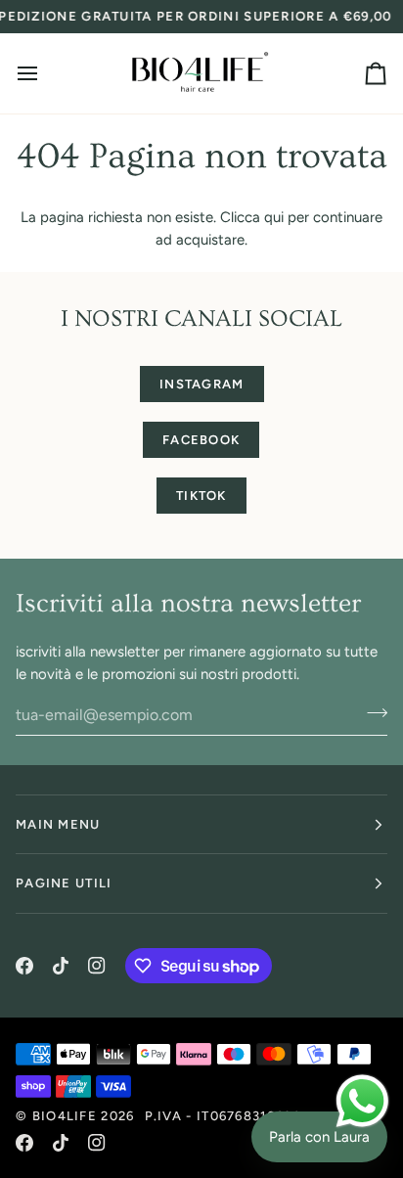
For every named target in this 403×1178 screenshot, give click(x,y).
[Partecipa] (371, 712)
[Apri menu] (45, 73)
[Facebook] (24, 965)
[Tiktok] (60, 965)
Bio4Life (64, 1116)
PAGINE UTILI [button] (64, 883)
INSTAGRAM (202, 384)
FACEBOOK (201, 439)
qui (274, 217)
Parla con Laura (319, 1137)
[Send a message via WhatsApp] (362, 1101)
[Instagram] (97, 965)
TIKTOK (201, 495)
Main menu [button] (58, 824)
